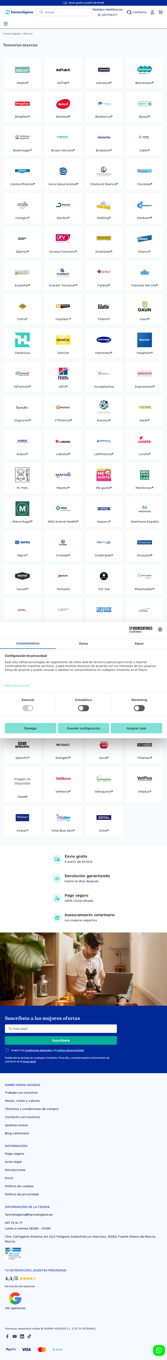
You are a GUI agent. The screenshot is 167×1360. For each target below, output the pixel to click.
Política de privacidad (21, 1194)
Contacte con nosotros (22, 1117)
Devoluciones (15, 1170)
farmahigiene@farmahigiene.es (29, 1214)
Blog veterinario (17, 1133)
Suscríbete (61, 1040)
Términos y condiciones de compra (31, 1109)
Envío (9, 1178)
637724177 (109, 15)
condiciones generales (38, 1050)
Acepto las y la (47, 1050)
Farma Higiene (12, 33)
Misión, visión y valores (22, 1101)
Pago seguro (14, 1153)
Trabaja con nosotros (21, 1093)
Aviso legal (13, 1162)
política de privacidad (70, 1050)
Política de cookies (19, 1186)
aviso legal (29, 1061)
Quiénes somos (16, 1125)
